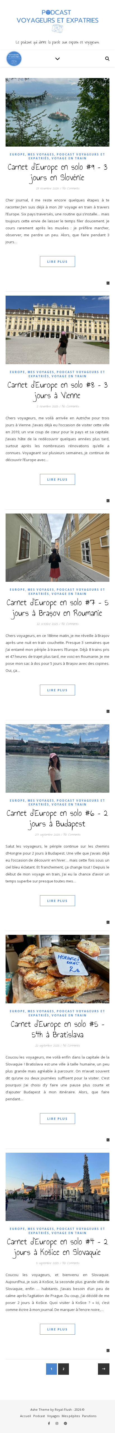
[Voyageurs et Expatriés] (57, 25)
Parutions (89, 1416)
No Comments (70, 188)
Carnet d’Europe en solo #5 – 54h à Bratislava (57, 1029)
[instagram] (57, 1423)
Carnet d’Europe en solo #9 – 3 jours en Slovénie (57, 172)
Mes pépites (71, 1416)
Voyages (53, 1416)
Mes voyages (41, 154)
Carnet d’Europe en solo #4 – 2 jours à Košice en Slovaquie (57, 1247)
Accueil (25, 1416)
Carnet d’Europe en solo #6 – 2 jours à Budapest (57, 818)
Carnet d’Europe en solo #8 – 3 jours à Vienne (58, 390)
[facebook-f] (49, 1423)
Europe (17, 154)
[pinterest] (65, 1423)
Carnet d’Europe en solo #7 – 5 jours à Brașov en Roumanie (58, 608)
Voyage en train (69, 158)
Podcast (39, 1416)
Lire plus (57, 261)
